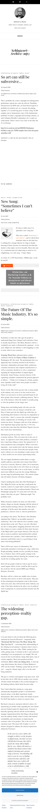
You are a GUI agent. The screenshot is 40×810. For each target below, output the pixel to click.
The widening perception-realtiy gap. (16, 613)
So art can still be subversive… (15, 79)
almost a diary (20, 22)
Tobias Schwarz (5, 90)
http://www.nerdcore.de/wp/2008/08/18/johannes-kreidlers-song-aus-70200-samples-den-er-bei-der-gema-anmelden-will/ (20, 130)
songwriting (17, 197)
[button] (37, 772)
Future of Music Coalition (25, 357)
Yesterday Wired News (8, 355)
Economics (18, 330)
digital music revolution (10, 93)
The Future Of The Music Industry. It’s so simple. (19, 314)
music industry (7, 305)
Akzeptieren (20, 790)
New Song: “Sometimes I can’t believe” (16, 206)
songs (9, 197)
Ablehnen (20, 795)
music (27, 73)
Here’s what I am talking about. (19, 662)
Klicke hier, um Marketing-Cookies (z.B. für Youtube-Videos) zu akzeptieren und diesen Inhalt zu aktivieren (20, 277)
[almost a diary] (20, 13)
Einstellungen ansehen (20, 800)
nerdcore (9, 184)
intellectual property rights (12, 73)
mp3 (34, 93)
